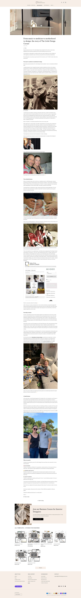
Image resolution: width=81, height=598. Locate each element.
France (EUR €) (17, 594)
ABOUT (16, 576)
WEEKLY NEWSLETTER (31, 581)
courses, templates (46, 341)
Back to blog (41, 500)
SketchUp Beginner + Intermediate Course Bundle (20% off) (34, 544)
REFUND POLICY (44, 579)
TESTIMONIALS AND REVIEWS (20, 581)
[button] (31, 5)
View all (40, 567)
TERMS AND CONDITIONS (45, 581)
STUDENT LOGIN (17, 579)
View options (21, 540)
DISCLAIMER (43, 576)
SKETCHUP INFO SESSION (32, 579)
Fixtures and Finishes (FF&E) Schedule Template (46, 544)
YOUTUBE (29, 576)
